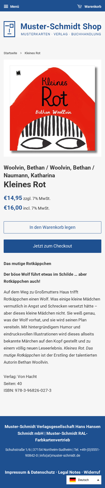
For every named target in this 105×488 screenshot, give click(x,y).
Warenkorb (92, 7)
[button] (83, 479)
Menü (14, 7)
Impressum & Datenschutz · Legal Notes (43, 472)
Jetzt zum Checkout (52, 245)
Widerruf (92, 472)
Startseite (10, 53)
